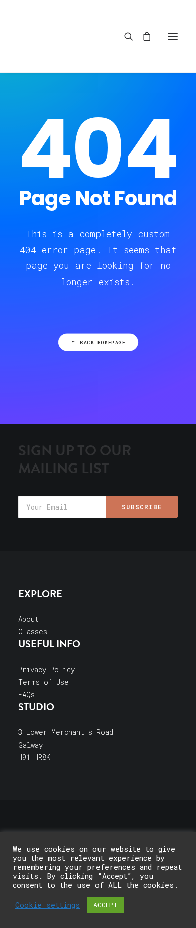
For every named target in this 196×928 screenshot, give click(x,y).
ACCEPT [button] (105, 904)
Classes (32, 631)
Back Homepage (102, 342)
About (28, 619)
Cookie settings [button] (47, 905)
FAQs (26, 694)
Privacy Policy (46, 669)
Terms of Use (43, 682)
